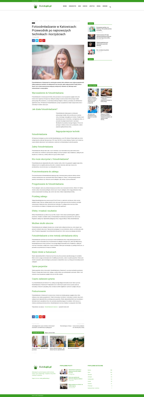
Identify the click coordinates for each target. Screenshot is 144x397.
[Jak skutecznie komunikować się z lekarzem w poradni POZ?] (93, 109)
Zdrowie (105, 6)
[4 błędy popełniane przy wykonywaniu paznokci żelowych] (91, 44)
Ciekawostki (72, 6)
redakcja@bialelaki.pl (44, 378)
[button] (110, 7)
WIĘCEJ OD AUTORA (50, 332)
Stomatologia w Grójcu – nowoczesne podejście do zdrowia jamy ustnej (72, 326)
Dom (79, 6)
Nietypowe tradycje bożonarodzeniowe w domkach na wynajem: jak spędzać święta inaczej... (106, 117)
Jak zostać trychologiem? (73, 348)
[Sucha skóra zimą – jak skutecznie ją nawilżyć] (40, 341)
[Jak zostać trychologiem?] (76, 341)
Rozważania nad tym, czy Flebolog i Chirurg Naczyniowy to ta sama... (104, 29)
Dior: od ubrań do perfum (102, 50)
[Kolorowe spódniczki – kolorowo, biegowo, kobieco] (63, 379)
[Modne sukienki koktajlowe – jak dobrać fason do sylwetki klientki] (58, 341)
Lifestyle (92, 6)
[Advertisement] (72, 15)
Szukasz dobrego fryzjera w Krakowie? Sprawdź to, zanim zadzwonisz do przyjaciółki (92, 100)
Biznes (65, 6)
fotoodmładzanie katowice (51, 306)
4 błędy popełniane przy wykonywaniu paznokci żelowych (102, 44)
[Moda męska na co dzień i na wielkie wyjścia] (63, 386)
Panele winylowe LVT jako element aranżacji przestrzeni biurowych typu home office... (103, 36)
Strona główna (35, 20)
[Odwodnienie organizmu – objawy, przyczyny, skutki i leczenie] (63, 371)
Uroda (98, 6)
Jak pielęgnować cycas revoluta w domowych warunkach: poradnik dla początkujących (43, 326)
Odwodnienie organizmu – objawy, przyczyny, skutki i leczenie (75, 371)
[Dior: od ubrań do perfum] (91, 52)
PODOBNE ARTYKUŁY (38, 332)
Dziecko (85, 6)
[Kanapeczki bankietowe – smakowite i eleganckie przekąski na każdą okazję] (106, 92)
